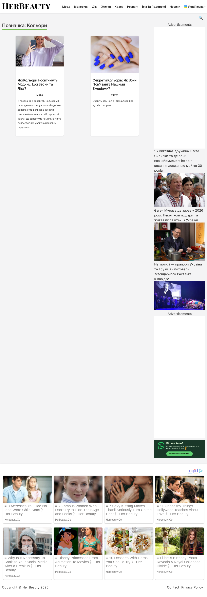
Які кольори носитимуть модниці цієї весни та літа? (38, 84)
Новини (175, 6)
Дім (94, 6)
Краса (119, 6)
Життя (106, 6)
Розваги (132, 6)
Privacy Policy (192, 587)
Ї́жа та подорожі (154, 6)
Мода (66, 6)
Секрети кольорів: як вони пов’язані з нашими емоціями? (114, 84)
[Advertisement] (179, 88)
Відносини (81, 6)
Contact (173, 587)
